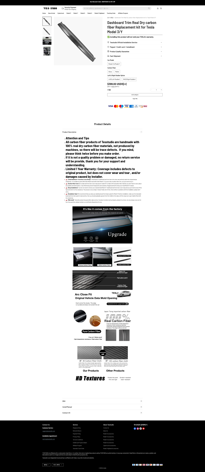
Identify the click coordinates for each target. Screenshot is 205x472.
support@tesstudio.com (49, 431)
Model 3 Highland (99, 13)
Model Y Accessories (108, 436)
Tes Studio (104, 468)
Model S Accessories (108, 442)
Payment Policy (77, 433)
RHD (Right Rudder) (129, 79)
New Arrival (51, 13)
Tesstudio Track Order (78, 448)
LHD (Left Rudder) (114, 79)
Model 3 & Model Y (114, 64)
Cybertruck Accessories (109, 445)
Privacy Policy (76, 436)
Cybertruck (60, 13)
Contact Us (106, 428)
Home (44, 13)
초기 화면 (110, 17)
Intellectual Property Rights (80, 442)
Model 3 (69, 13)
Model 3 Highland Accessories (110, 448)
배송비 (113, 86)
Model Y (76, 13)
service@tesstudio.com (49, 439)
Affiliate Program (123, 13)
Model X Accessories (108, 439)
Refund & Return (77, 431)
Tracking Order (111, 13)
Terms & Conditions (78, 439)
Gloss (110, 72)
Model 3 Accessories (108, 433)
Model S (83, 13)
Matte (117, 72)
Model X (90, 13)
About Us (105, 431)
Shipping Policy (77, 428)
